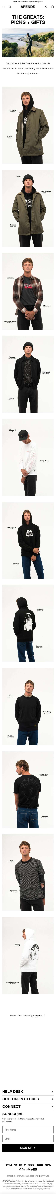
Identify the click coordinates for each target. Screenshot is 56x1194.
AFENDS (38, 1176)
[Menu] (3, 6)
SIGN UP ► (28, 1148)
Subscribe (13, 1114)
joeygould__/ (39, 1016)
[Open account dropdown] (46, 6)
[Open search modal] (10, 6)
